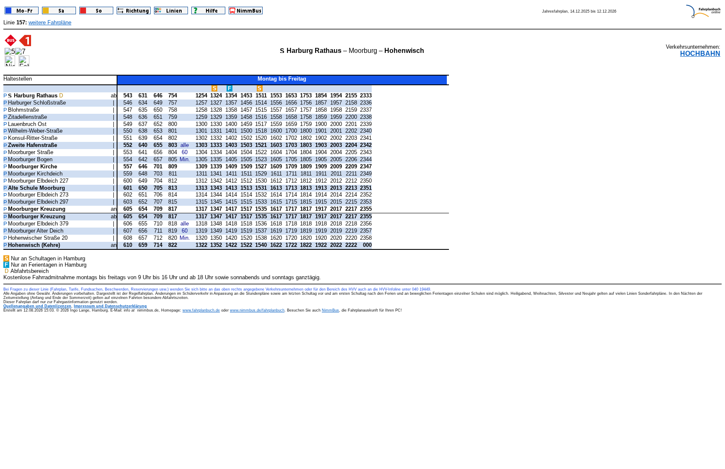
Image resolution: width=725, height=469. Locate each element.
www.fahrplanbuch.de (201, 310)
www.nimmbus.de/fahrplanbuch (257, 310)
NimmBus (330, 310)
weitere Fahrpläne (50, 22)
